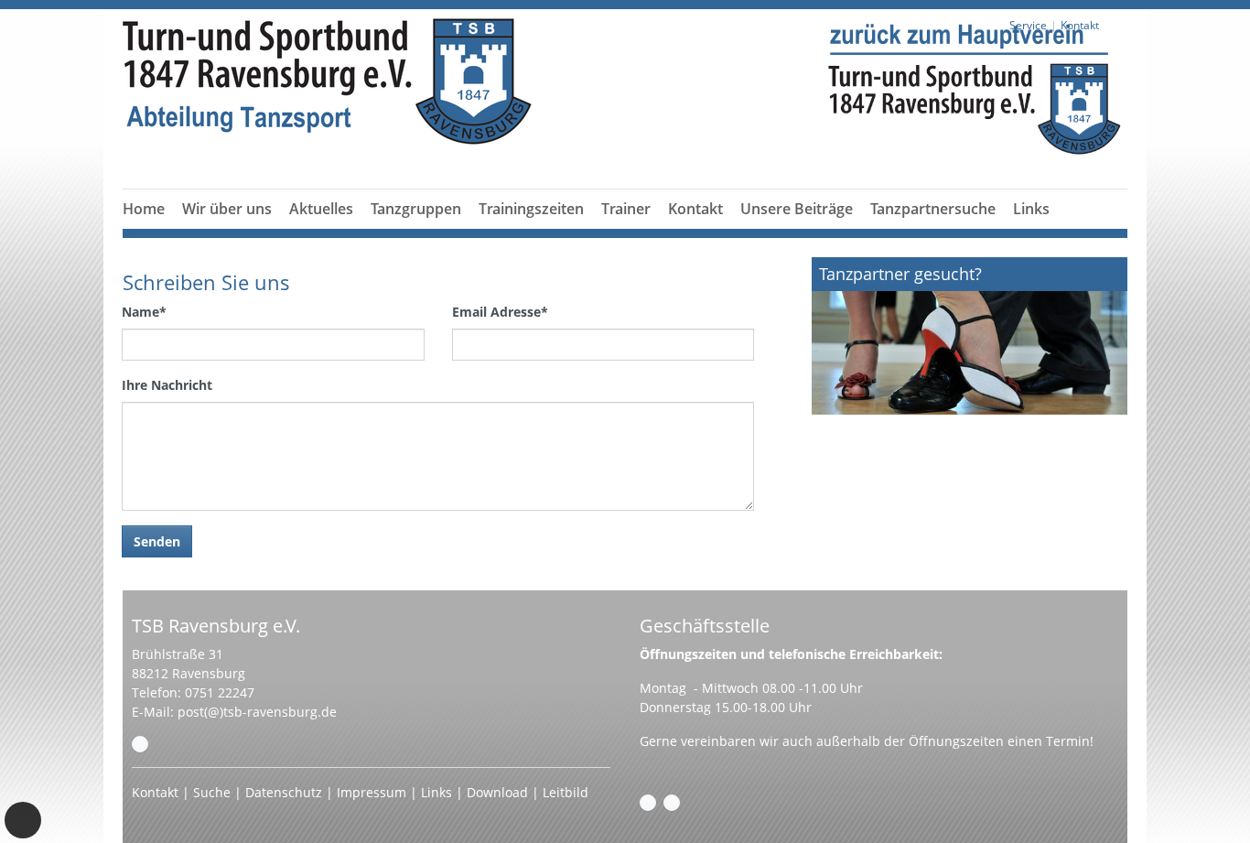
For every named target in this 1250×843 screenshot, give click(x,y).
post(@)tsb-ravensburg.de (257, 711)
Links (1031, 209)
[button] (416, 230)
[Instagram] (671, 802)
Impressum (371, 792)
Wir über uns (227, 209)
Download (497, 792)
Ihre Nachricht (167, 385)
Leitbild (565, 792)
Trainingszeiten (531, 209)
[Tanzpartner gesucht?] (969, 336)
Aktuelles (321, 209)
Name (144, 311)
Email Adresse (500, 311)
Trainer (626, 209)
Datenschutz (283, 792)
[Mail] (140, 744)
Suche (212, 792)
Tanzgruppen (416, 209)
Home (144, 209)
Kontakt (695, 209)
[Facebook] (648, 802)
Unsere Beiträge (796, 209)
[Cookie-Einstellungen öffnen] (23, 820)
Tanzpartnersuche (933, 209)
